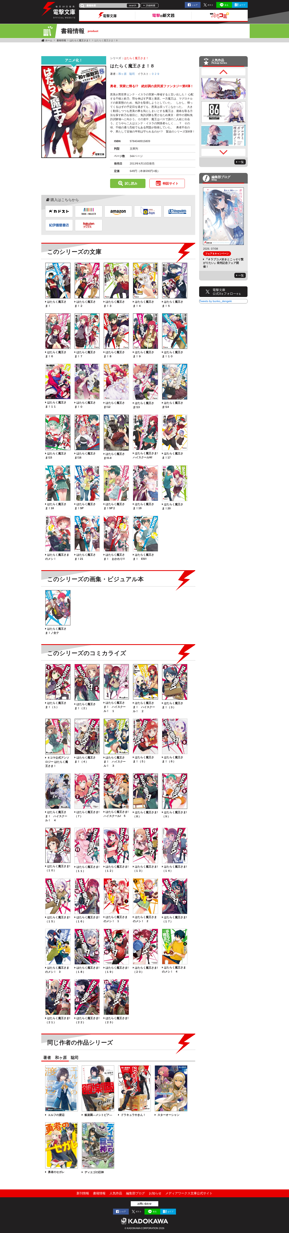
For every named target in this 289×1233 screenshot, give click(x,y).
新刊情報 (82, 1193)
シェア (195, 5)
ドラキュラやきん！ (133, 1114)
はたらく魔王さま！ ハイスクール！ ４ (56, 816)
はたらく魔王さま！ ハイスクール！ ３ (115, 761)
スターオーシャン (168, 1114)
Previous (223, 72)
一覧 (241, 161)
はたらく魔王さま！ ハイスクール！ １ (115, 706)
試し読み (131, 183)
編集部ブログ (135, 1193)
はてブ (242, 5)
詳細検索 (150, 5)
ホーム (48, 40)
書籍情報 (61, 40)
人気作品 (116, 1193)
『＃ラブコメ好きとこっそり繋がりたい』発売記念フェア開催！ (223, 263)
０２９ (155, 73)
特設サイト (171, 183)
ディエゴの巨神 (94, 1172)
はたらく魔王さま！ (80, 40)
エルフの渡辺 (55, 1114)
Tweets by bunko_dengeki (215, 301)
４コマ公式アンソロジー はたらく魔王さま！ (57, 761)
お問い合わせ (144, 1203)
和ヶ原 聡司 (126, 73)
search (132, 5)
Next (223, 152)
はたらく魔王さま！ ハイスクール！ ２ (144, 707)
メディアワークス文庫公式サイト (189, 1193)
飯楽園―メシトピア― (98, 1114)
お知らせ (155, 1193)
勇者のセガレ (55, 1172)
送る (226, 5)
